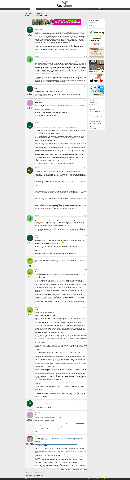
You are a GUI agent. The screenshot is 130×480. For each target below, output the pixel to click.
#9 (86, 258)
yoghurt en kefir (80, 423)
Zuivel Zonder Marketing (95, 123)
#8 (86, 235)
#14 (86, 436)
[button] (45, 9)
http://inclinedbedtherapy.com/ (54, 438)
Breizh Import (92, 107)
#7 (86, 215)
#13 (86, 412)
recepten (41, 420)
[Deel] (84, 27)
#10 (86, 269)
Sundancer (91, 119)
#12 (86, 400)
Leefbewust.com (93, 102)
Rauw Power (92, 109)
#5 (86, 122)
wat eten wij (58, 417)
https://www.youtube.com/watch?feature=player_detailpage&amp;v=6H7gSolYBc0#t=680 (56, 444)
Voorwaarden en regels (82, 478)
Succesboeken (92, 125)
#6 (86, 167)
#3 (86, 86)
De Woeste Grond (93, 118)
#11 (86, 307)
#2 (86, 56)
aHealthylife (92, 104)
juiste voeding (50, 417)
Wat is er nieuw (40, 8)
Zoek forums (35, 11)
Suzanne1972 (101, 26)
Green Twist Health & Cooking (96, 116)
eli (26, 17)
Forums (33, 8)
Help (95, 478)
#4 (86, 100)
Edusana (91, 126)
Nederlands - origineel (30, 478)
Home (27, 8)
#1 (86, 27)
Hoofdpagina (100, 478)
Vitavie (91, 106)
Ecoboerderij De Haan (94, 121)
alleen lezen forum (46, 428)
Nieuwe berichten (28, 11)
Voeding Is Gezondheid (94, 111)
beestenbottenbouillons (45, 426)
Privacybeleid (92, 128)
